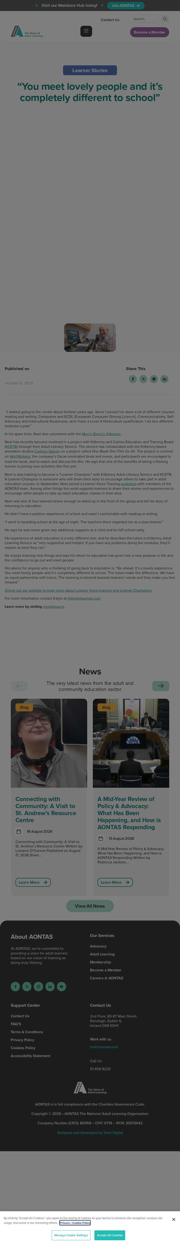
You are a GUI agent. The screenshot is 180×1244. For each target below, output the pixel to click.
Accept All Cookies (110, 1235)
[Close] (173, 1219)
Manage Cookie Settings (71, 1235)
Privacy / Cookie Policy (75, 1223)
